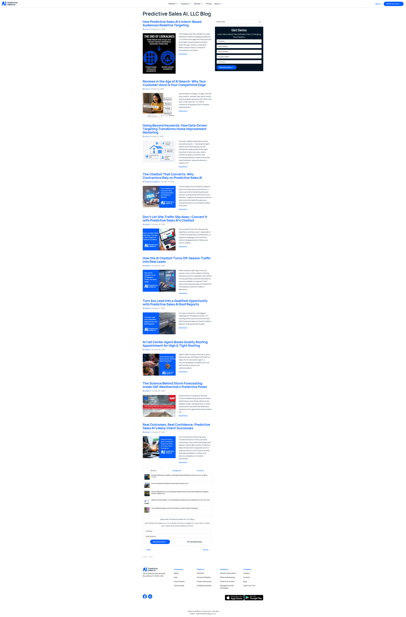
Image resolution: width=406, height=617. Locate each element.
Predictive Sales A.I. (153, 182)
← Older (147, 550)
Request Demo (225, 67)
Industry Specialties (228, 573)
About (217, 4)
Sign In (378, 4)
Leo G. (147, 29)
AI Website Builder (204, 585)
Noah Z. (148, 224)
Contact (246, 577)
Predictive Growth (227, 581)
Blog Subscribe (159, 542)
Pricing (208, 4)
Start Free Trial (392, 4)
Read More (183, 54)
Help (175, 577)
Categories (176, 470)
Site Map (216, 611)
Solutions (185, 4)
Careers (246, 573)
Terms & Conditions (194, 611)
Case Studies (179, 581)
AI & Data (200, 573)
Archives (200, 470)
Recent (153, 470)
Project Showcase (204, 581)
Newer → (206, 550)
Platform (171, 4)
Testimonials (179, 585)
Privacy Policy (207, 611)
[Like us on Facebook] (145, 596)
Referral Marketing (227, 577)
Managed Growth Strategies (227, 586)
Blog (245, 581)
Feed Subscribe (195, 542)
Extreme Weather (204, 577)
